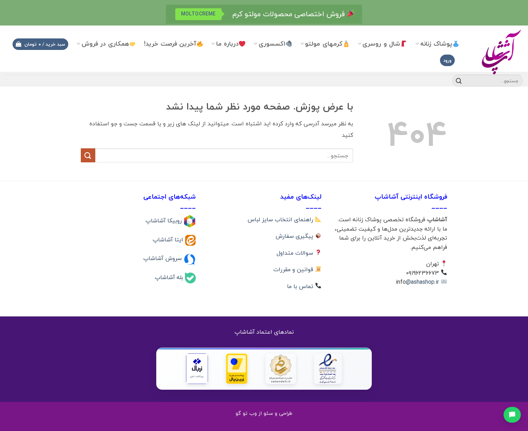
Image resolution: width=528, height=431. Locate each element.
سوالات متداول (296, 253)
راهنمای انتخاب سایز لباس (281, 219)
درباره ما (227, 43)
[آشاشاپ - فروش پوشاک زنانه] (496, 51)
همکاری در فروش (105, 43)
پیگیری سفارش (295, 236)
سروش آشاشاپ (163, 258)
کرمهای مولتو (323, 43)
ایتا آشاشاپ (169, 239)
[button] (40, 44)
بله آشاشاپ (170, 277)
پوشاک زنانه (436, 43)
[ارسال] (459, 81)
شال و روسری (381, 43)
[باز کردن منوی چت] (512, 414)
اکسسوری (272, 43)
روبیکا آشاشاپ (164, 221)
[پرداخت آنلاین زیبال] (197, 368)
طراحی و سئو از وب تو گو (264, 413)
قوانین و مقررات (294, 269)
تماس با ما (301, 286)
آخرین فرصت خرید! (170, 43)
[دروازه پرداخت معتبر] (236, 368)
